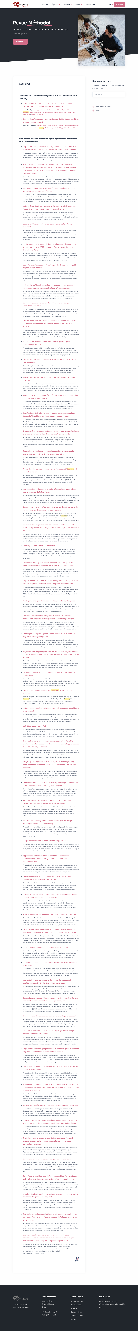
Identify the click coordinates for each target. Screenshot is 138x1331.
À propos (55, 4)
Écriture (60, 125)
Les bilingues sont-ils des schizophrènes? (39, 546)
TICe (65, 128)
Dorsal (73, 1319)
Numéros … (20, 41)
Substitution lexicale (60, 112)
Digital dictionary (67, 110)
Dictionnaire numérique (54, 110)
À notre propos (77, 1301)
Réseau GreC (91, 4)
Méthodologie (49, 128)
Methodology (59, 128)
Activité (67, 4)
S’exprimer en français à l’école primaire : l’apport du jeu (45, 841)
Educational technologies (71, 125)
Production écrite (48, 112)
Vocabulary (26, 114)
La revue (74, 1308)
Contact (119, 4)
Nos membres (76, 1305)
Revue (77, 4)
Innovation (27, 128)
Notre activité (76, 1312)
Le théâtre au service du (34, 726)
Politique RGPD (77, 1316)
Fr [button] (110, 4)
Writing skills (72, 128)
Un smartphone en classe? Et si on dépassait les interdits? (47, 947)
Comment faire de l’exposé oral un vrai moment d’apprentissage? (49, 1016)
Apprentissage (41, 110)
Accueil (45, 4)
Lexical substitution (35, 112)
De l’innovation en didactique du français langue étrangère (47, 1159)
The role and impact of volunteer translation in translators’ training (49, 914)
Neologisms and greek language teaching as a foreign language (49, 601)
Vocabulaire (71, 112)
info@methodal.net (49, 1312)
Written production (37, 114)
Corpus (49, 125)
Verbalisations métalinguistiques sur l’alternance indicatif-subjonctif (51, 1105)
